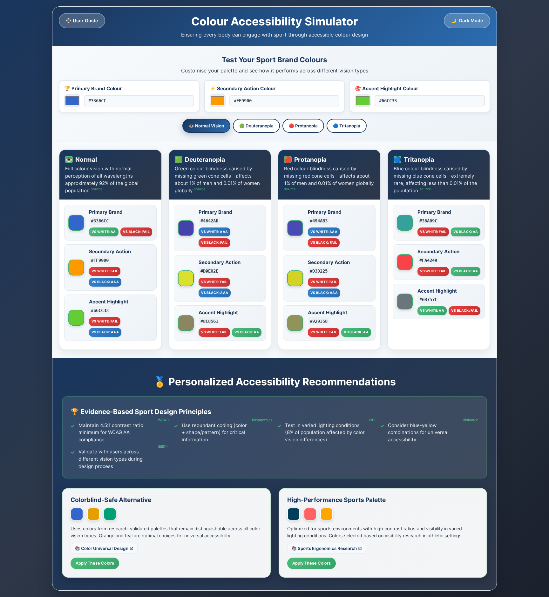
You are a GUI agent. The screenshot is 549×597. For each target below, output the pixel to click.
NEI (372, 420)
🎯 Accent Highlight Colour (386, 88)
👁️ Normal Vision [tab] (206, 125)
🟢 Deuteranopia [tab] (256, 125)
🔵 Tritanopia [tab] (346, 125)
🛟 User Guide (82, 20)
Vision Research (470, 420)
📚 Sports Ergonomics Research (324, 548)
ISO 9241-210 (163, 446)
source (97, 189)
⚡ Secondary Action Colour (242, 88)
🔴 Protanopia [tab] (303, 125)
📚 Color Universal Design (101, 548)
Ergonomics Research (262, 420)
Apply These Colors (95, 563)
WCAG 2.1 (163, 420)
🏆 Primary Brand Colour (93, 88)
